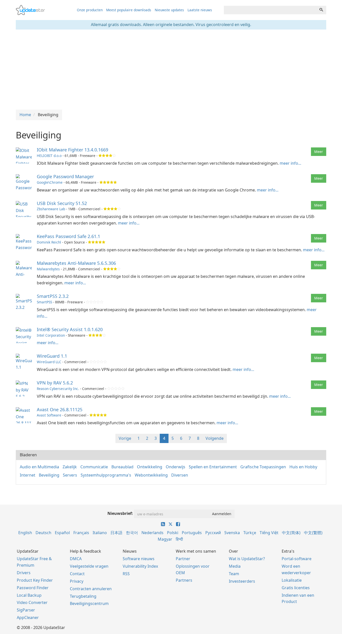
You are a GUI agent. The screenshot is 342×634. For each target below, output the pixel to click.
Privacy (76, 581)
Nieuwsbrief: (120, 513)
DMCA (76, 558)
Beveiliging (49, 475)
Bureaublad (122, 467)
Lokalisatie (292, 580)
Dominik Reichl (49, 242)
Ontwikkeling (149, 467)
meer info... (290, 163)
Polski (172, 532)
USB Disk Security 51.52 (62, 203)
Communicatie (94, 467)
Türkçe (249, 532)
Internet (27, 475)
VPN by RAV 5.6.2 (55, 383)
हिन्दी (179, 539)
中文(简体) (291, 532)
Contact (77, 573)
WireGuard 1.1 (52, 356)
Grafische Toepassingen (263, 467)
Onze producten (90, 10)
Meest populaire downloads (128, 10)
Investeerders (242, 581)
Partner (183, 558)
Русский (213, 532)
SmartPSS (44, 302)
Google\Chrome (50, 182)
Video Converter (32, 602)
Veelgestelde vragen (89, 566)
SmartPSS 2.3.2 (53, 296)
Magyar (165, 539)
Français (81, 532)
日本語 (116, 532)
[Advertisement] (171, 70)
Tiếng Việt (269, 532)
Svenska (232, 532)
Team (234, 573)
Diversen (179, 475)
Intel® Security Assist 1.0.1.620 (70, 329)
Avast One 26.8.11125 (59, 409)
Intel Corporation (51, 335)
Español (62, 532)
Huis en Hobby (303, 467)
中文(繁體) (313, 532)
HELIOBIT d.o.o (49, 155)
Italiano (100, 532)
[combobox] (270, 10)
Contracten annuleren (91, 588)
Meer (318, 151)
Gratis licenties (296, 587)
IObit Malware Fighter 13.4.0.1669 (72, 150)
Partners (184, 580)
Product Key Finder (35, 580)
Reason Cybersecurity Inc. (58, 388)
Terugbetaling (83, 596)
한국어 (132, 532)
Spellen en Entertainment (213, 467)
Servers (70, 475)
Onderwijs (175, 467)
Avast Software (49, 415)
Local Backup (29, 595)
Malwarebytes (48, 269)
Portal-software (296, 558)
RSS (126, 573)
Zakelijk (70, 467)
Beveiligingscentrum (89, 603)
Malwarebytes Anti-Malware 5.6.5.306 (76, 263)
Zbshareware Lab (51, 208)
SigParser (26, 610)
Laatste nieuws (200, 10)
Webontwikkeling (151, 475)
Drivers (24, 572)
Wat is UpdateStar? (247, 558)
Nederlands (152, 532)
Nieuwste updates (169, 10)
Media (235, 566)
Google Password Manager (65, 176)
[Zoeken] (321, 10)
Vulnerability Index (140, 566)
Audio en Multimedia (39, 467)
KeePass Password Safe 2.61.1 (68, 236)
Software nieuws (138, 558)
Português (192, 532)
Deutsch (43, 532)
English (25, 532)
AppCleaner (28, 617)
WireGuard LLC (49, 361)
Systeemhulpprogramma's (106, 475)
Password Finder (33, 587)
